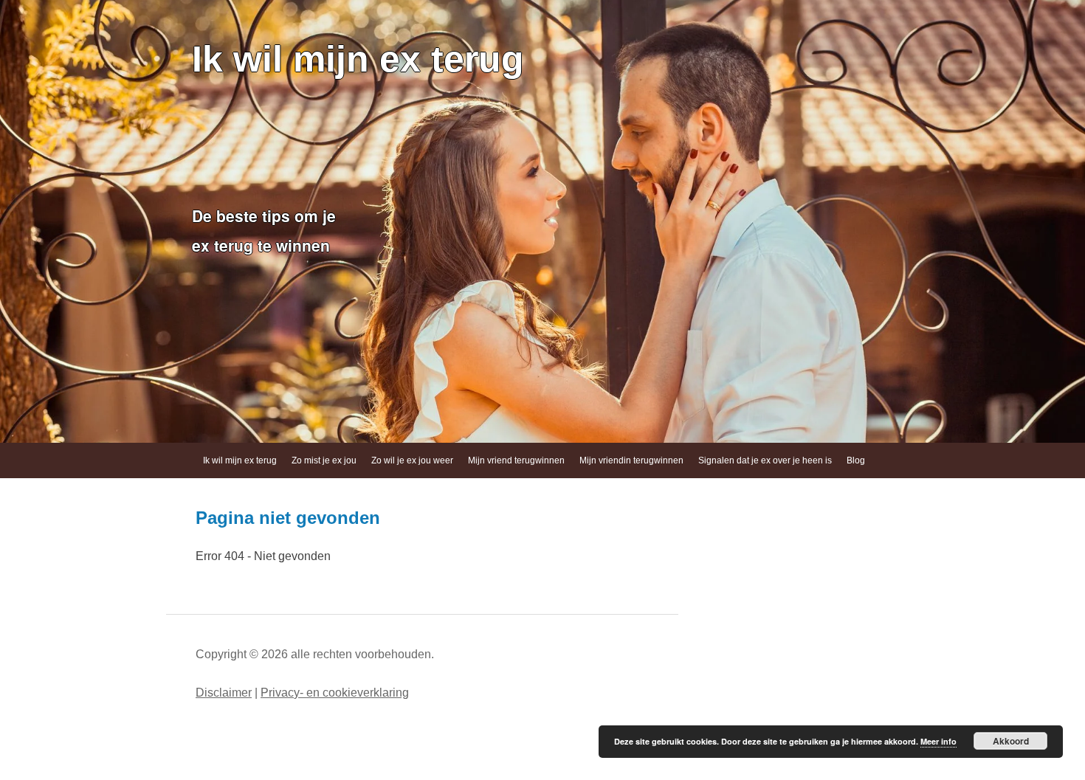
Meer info (938, 741)
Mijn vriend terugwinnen (516, 460)
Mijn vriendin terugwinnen (631, 460)
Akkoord (1011, 741)
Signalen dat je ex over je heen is (765, 460)
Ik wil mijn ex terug (358, 59)
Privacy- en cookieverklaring (335, 692)
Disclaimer (224, 692)
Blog (856, 460)
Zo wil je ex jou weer (412, 460)
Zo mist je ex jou (324, 460)
